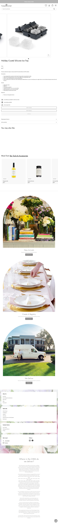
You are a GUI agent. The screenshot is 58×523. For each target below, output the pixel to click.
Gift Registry (5, 412)
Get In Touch (5, 427)
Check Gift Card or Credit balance (8, 417)
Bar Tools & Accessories (19, 155)
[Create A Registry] (29, 286)
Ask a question (4, 122)
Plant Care (4, 399)
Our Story (4, 396)
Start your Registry (29, 318)
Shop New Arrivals (29, 254)
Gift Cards (4, 415)
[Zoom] (48, 55)
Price (2, 66)
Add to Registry (29, 110)
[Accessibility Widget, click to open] (55, 520)
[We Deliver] (29, 350)
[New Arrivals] (29, 222)
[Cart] (52, 5)
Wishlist (4, 414)
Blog (3, 401)
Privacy (4, 430)
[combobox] (29, 9)
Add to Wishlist (29, 107)
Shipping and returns (5, 119)
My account (5, 402)
